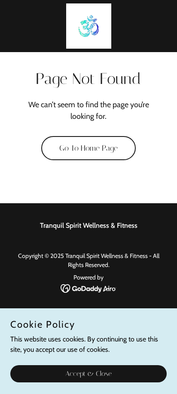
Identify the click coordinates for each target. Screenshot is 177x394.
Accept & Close (88, 373)
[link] (88, 26)
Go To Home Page (88, 148)
